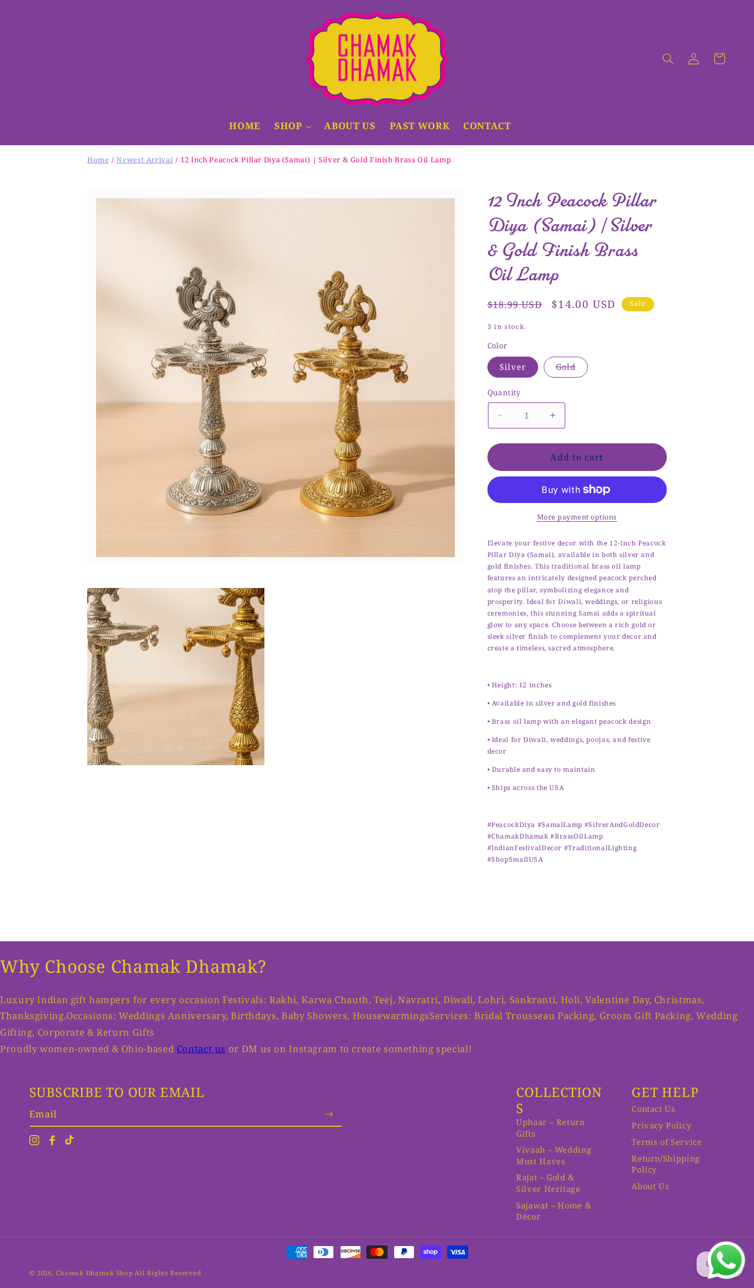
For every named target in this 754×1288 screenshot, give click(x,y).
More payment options (577, 517)
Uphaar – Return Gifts (550, 1127)
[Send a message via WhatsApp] (726, 1260)
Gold (572, 369)
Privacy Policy (661, 1125)
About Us (650, 1185)
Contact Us (653, 1108)
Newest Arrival (144, 160)
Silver (513, 366)
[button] (299, 133)
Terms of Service (666, 1141)
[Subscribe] (329, 1113)
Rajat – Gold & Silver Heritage (548, 1183)
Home (98, 160)
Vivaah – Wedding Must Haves (553, 1155)
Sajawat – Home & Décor (553, 1211)
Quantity (504, 392)
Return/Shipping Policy (665, 1164)
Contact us (201, 1048)
